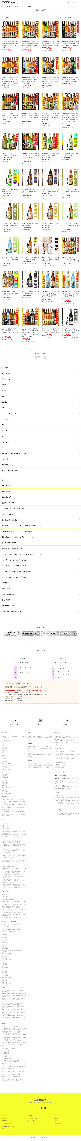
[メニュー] (78, 2)
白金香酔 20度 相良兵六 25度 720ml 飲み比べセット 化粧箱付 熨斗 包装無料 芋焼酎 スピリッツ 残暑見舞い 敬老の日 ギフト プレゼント (70, 294)
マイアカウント (57, 1115)
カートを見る (56, 1123)
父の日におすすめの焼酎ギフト (12, 520)
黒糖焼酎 (4, 402)
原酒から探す (6, 588)
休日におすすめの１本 (9, 543)
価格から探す (6, 600)
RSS (29, 1120)
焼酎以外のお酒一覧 (8, 605)
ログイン (55, 1120)
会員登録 (55, 1118)
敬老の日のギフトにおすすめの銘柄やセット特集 (17, 537)
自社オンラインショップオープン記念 (14, 577)
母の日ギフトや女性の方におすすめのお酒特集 (16, 571)
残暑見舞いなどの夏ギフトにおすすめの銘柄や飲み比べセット (21, 525)
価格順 (69, 17)
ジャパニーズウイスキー (9, 413)
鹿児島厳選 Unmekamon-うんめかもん (14, 453)
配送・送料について (7, 1118)
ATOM (32, 1120)
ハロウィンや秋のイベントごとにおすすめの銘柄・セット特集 (21, 554)
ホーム (3, 6)
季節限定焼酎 (6, 491)
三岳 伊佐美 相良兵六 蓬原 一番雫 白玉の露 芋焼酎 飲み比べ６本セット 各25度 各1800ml (70, 79)
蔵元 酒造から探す (10, 6)
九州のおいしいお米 (8, 465)
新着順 (75, 17)
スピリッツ (5, 442)
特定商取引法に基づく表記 (8, 1126)
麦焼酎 (4, 390)
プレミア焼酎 (6, 373)
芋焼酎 (4, 385)
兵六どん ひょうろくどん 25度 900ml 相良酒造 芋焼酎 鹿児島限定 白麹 (10, 225)
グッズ (4, 448)
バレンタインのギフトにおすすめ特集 (14, 560)
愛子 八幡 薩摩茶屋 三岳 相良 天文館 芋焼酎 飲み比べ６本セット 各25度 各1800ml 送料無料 (70, 259)
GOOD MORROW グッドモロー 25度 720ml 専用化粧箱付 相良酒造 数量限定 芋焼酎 (50, 259)
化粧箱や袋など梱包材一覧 (10, 470)
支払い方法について (7, 1123)
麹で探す (4, 583)
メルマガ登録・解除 (32, 1118)
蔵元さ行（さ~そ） (21, 6)
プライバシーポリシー (7, 1129)
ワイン (4, 436)
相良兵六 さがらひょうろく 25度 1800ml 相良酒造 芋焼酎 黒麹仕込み (70, 225)
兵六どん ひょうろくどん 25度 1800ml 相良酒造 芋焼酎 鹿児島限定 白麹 (70, 191)
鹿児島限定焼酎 (7, 497)
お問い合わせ (56, 1126)
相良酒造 (29, 6)
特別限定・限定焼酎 (8, 503)
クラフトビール (7, 419)
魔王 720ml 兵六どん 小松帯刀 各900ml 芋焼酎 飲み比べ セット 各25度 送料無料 (10, 155)
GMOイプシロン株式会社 (61, 778)
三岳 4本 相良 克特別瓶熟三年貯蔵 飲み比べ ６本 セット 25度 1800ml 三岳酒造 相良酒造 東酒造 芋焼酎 (50, 331)
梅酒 (3, 396)
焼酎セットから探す (8, 514)
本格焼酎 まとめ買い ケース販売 (12, 548)
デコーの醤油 (6, 459)
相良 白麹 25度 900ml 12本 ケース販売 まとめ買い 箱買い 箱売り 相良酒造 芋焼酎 (10, 293)
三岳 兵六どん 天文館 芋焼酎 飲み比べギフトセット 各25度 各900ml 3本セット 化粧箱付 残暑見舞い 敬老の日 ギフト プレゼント (50, 117)
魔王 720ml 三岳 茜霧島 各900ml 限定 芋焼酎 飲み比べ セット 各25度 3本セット (50, 155)
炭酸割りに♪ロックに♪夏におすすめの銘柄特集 (17, 531)
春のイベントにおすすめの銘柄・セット (14, 565)
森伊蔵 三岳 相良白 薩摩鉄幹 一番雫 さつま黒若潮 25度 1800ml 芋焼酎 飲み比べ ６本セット (50, 43)
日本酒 (4, 407)
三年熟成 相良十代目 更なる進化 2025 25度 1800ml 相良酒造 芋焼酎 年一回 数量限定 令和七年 (70, 331)
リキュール (5, 430)
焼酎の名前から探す (8, 594)
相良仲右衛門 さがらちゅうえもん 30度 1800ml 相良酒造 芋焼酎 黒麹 (30, 191)
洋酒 (3, 425)
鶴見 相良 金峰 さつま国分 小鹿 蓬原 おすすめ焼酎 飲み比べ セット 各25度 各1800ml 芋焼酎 (70, 43)
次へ (45, 357)
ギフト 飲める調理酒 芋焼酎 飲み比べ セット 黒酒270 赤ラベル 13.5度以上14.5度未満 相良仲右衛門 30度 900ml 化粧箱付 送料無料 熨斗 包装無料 (30, 332)
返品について (5, 1120)
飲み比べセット (7, 379)
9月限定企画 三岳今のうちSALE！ (12, 611)
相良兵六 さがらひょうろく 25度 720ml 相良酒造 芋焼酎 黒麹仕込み (10, 259)
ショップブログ (31, 1115)
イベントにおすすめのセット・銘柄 (13, 508)
